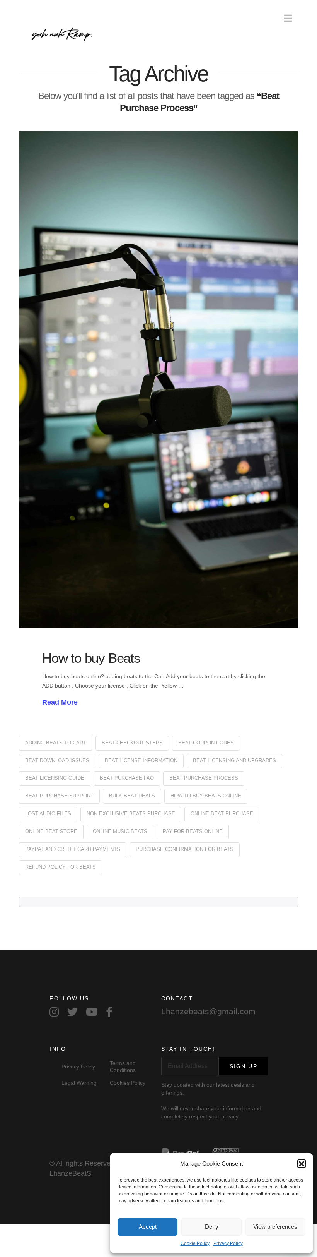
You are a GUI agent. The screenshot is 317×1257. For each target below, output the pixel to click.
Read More (60, 702)
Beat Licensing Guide (54, 778)
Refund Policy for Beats (60, 867)
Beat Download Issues (57, 760)
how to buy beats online (205, 796)
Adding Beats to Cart (55, 743)
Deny (211, 1226)
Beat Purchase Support (59, 796)
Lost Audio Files (48, 813)
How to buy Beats (91, 657)
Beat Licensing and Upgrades (234, 760)
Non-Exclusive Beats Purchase (131, 813)
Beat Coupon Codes (206, 743)
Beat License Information (141, 760)
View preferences (275, 1226)
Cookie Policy (195, 1243)
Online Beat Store (51, 831)
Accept (148, 1226)
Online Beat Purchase (222, 813)
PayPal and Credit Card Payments (72, 849)
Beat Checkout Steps (132, 743)
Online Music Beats (120, 831)
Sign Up (243, 1066)
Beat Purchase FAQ (127, 778)
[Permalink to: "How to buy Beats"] (158, 379)
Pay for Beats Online (193, 831)
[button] (301, 1164)
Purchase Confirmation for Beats (184, 849)
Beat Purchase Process (203, 778)
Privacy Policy (228, 1243)
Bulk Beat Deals (132, 796)
